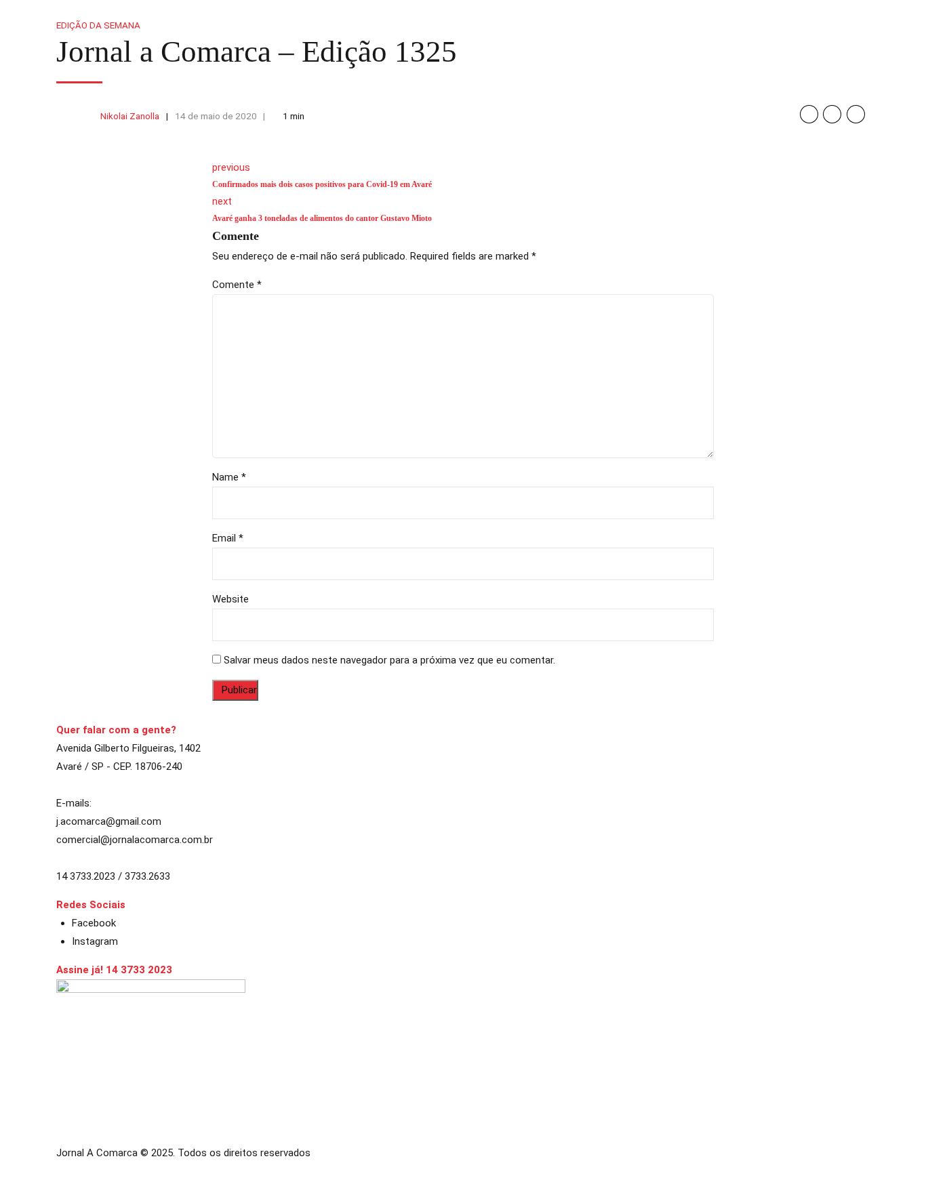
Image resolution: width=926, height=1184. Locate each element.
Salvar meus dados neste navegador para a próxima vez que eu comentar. (389, 660)
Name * (229, 477)
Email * (227, 538)
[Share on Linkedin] (856, 114)
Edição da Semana (98, 25)
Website (230, 599)
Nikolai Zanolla (129, 115)
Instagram (95, 941)
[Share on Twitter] (832, 114)
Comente (237, 285)
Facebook (94, 923)
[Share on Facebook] (809, 114)
